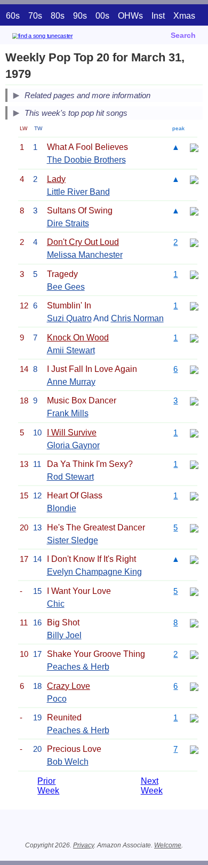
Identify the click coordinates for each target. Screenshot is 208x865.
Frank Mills (68, 413)
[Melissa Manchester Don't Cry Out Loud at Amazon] (194, 242)
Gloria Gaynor (73, 445)
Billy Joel (64, 635)
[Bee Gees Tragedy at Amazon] (194, 274)
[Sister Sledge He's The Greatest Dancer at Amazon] (194, 527)
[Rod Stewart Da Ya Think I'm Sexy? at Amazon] (194, 464)
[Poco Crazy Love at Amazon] (194, 686)
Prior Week (48, 785)
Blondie (61, 508)
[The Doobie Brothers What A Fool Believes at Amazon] (194, 147)
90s (80, 15)
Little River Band (78, 191)
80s (58, 15)
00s (102, 15)
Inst (158, 15)
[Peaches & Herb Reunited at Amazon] (194, 717)
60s (13, 15)
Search (183, 35)
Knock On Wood (78, 337)
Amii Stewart (71, 350)
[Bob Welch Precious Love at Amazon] (194, 748)
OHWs (130, 15)
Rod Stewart (70, 476)
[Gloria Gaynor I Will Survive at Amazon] (194, 432)
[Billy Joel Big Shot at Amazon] (194, 622)
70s (35, 15)
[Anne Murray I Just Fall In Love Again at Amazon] (194, 369)
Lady (56, 179)
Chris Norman (137, 318)
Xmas (184, 15)
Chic (56, 603)
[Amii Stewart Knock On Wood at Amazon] (194, 337)
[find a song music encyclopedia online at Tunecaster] (58, 37)
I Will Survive (72, 432)
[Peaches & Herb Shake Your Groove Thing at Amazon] (194, 653)
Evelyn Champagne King (94, 571)
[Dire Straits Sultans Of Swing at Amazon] (194, 210)
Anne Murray (71, 381)
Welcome (167, 845)
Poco (57, 698)
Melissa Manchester (85, 254)
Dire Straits (68, 223)
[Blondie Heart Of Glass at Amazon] (194, 495)
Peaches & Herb (78, 666)
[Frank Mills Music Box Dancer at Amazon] (194, 400)
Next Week (152, 785)
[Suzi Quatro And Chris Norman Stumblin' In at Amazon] (194, 305)
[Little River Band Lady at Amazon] (194, 179)
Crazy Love (68, 686)
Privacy (83, 845)
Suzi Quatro (69, 318)
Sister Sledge (72, 540)
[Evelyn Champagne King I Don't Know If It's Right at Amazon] (194, 559)
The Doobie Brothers (86, 159)
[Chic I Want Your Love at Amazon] (194, 591)
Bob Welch (68, 761)
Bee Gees (66, 286)
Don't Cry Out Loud (83, 242)
